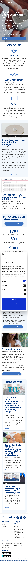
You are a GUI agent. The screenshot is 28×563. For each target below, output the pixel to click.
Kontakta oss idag (14, 224)
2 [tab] (13, 174)
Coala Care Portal (6, 545)
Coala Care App (5, 547)
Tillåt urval (14, 303)
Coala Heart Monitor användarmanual (19, 528)
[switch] (24, 285)
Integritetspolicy (18, 545)
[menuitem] (26, 2)
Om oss (3, 524)
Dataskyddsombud (19, 537)
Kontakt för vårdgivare (17, 535)
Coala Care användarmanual (18, 532)
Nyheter (4, 526)
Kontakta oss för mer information (14, 39)
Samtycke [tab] (5, 258)
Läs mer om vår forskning (13, 327)
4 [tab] (16, 174)
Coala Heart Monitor (7, 543)
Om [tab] (23, 258)
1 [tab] (11, 174)
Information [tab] (14, 258)
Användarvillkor (18, 543)
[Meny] (26, 2)
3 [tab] (15, 174)
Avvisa (14, 307)
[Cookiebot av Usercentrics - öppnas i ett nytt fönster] (20, 254)
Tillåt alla (14, 299)
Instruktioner (17, 526)
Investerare (4, 528)
